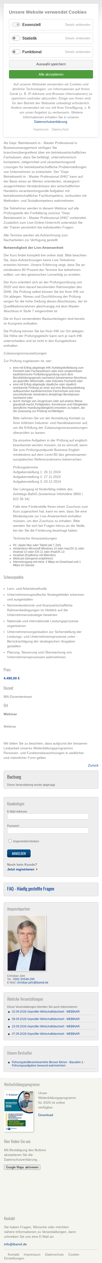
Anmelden (19, 853)
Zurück (93, 765)
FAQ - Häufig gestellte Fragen (30, 888)
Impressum (32, 1254)
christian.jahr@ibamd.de (32, 982)
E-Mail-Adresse (17, 811)
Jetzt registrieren (20, 869)
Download (45, 1115)
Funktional (32, 52)
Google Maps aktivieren (22, 1167)
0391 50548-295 (24, 979)
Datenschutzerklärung (50, 122)
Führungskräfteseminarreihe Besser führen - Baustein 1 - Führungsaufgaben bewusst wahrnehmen (48, 1064)
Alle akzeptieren (51, 74)
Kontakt (13, 1254)
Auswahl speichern (51, 64)
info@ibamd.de (15, 1244)
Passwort (13, 826)
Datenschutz (54, 1254)
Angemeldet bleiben (26, 841)
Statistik (29, 38)
